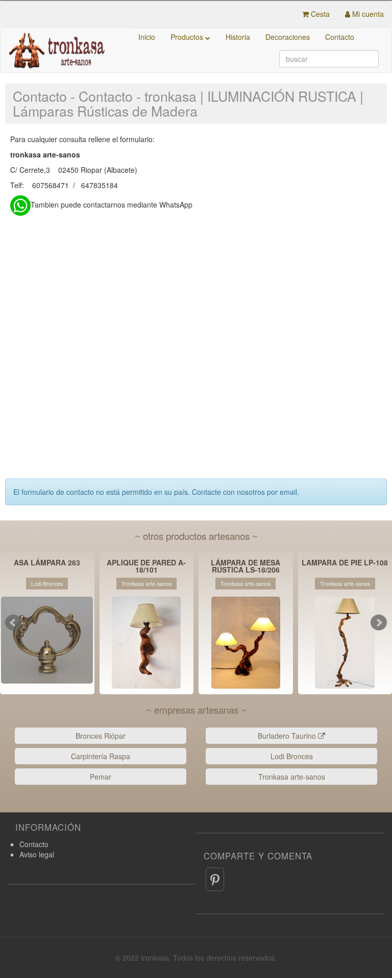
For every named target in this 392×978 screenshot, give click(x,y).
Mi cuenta (367, 14)
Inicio (146, 37)
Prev (13, 623)
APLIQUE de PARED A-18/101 (146, 566)
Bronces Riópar (101, 736)
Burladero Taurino (288, 736)
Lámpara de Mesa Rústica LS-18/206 (245, 566)
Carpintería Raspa (100, 756)
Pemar (100, 776)
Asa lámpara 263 (47, 563)
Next (379, 623)
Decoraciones (287, 37)
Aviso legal (36, 854)
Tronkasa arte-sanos (291, 776)
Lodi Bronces (292, 756)
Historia (238, 37)
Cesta (319, 14)
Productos (187, 37)
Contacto (339, 37)
